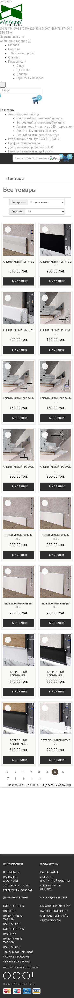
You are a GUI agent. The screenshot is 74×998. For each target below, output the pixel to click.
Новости (14, 49)
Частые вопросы (22, 53)
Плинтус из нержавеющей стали (30, 151)
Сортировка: (19, 202)
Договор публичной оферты (55, 878)
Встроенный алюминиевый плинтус (41, 122)
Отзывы (13, 57)
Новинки (9, 910)
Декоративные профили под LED (30, 147)
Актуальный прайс (54, 915)
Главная (13, 45)
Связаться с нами (16, 961)
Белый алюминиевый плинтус (36, 130)
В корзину (19, 281)
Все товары (11, 924)
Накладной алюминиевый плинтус (40, 118)
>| (40, 778)
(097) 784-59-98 (10, 28)
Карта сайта (49, 872)
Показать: (17, 211)
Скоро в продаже (16, 956)
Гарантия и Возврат (30, 78)
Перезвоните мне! (12, 36)
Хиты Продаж (13, 906)
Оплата (21, 74)
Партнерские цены (54, 910)
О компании (12, 872)
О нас (20, 65)
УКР (9, 2)
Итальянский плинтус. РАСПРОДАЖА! (34, 139)
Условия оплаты (16, 885)
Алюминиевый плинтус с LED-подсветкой (44, 126)
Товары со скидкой (18, 951)
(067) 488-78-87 (54, 28)
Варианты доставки (10, 878)
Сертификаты (50, 920)
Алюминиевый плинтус (24, 114)
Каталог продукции (55, 906)
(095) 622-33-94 (32, 28)
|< (7, 772)
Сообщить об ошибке (50, 887)
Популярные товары (12, 917)
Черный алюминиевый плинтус (37, 135)
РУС (3, 2)
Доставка (23, 69)
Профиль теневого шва (24, 143)
